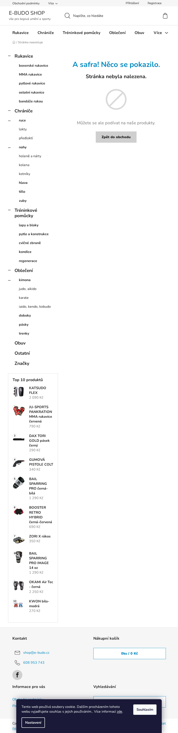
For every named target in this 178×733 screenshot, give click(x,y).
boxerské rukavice (33, 65)
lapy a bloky (28, 225)
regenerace (28, 261)
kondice (25, 251)
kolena (24, 165)
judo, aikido (27, 288)
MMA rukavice (30, 74)
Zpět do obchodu (116, 137)
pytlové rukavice (32, 83)
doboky (25, 315)
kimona (25, 280)
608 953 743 (33, 662)
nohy (22, 147)
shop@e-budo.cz (36, 652)
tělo (22, 191)
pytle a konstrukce (34, 234)
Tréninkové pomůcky (26, 213)
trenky (24, 333)
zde (119, 711)
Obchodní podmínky (26, 3)
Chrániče (24, 111)
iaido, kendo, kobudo (35, 306)
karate (24, 297)
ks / (129, 653)
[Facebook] (17, 675)
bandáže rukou (31, 101)
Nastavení (33, 722)
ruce (22, 120)
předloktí (26, 138)
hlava (23, 182)
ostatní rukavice (31, 92)
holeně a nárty (30, 156)
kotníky (24, 174)
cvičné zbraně (30, 243)
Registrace (155, 3)
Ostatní (22, 353)
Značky (22, 363)
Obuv (20, 343)
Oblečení (24, 270)
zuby (22, 200)
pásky (23, 324)
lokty (23, 129)
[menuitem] (20, 32)
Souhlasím (145, 709)
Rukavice (24, 56)
